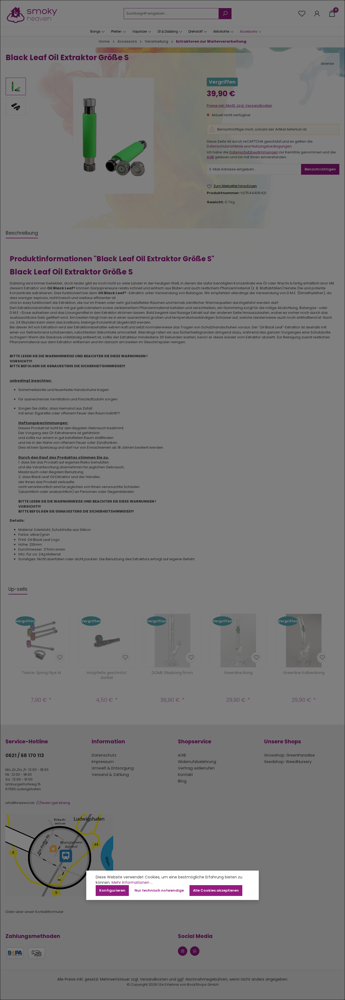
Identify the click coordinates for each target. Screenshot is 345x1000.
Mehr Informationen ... (132, 882)
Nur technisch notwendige (159, 890)
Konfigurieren (112, 890)
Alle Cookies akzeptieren (216, 890)
